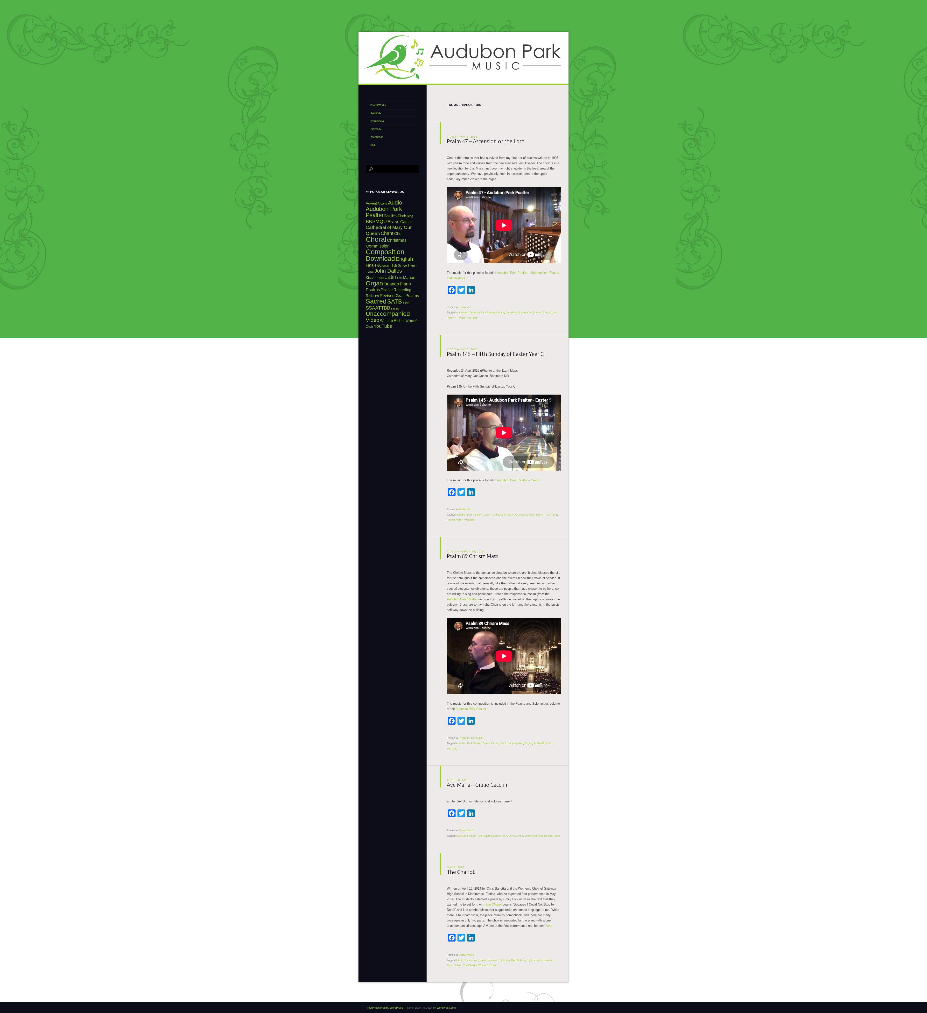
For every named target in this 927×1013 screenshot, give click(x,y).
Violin (557, 835)
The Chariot (461, 872)
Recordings (376, 136)
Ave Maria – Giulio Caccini (477, 785)
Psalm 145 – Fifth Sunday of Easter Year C (495, 354)
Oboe (512, 835)
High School (534, 960)
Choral (376, 239)
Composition (385, 252)
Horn (504, 835)
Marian (409, 277)
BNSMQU (376, 221)
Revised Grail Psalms (399, 295)
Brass (486, 743)
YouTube (472, 317)
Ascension (462, 312)
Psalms (373, 289)
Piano (450, 965)
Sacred (376, 301)
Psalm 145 (551, 514)
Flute (480, 835)
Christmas (397, 240)
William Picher (392, 320)
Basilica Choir (395, 216)
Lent (399, 277)
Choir (545, 312)
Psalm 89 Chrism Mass (472, 556)
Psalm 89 (539, 743)
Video (451, 136)
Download (380, 258)
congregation (515, 743)
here (549, 926)
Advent (371, 203)
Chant (387, 233)
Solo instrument (534, 835)
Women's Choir (487, 965)
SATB (520, 835)
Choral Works (378, 105)
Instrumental (377, 121)
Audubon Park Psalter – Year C (519, 480)
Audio (395, 202)
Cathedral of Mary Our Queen (523, 312)
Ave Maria (462, 835)
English (404, 259)
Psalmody (464, 307)
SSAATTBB (378, 308)
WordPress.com (446, 1007)
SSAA (458, 965)
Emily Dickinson (489, 960)
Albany (382, 203)
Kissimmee (548, 960)
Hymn (412, 265)
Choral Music (466, 830)
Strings (548, 835)
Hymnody (375, 113)
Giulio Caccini (492, 835)
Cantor (500, 312)
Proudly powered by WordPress (384, 1007)
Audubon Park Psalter (482, 312)
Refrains (372, 296)
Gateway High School (512, 960)
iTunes (370, 271)
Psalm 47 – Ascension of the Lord (486, 141)
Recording (477, 738)
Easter (539, 514)
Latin (390, 277)
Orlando (391, 283)
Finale (371, 265)
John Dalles (388, 271)
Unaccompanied (388, 314)
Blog (372, 144)
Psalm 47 (452, 317)
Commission (471, 960)
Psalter (451, 519)
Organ (553, 312)
